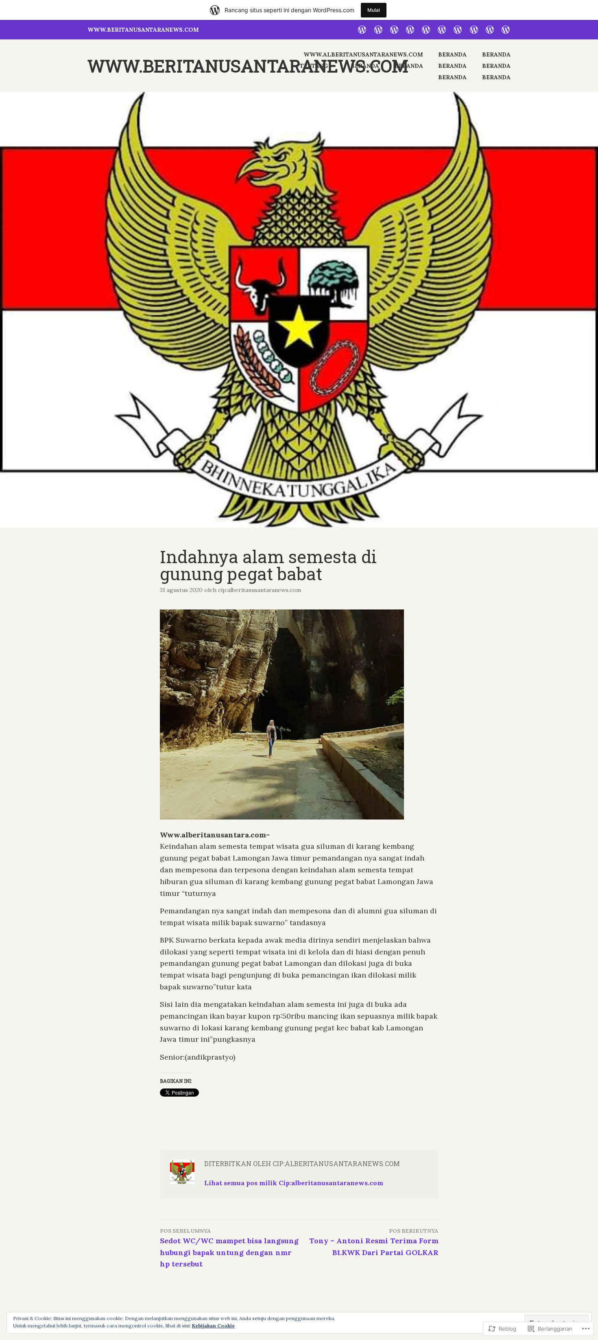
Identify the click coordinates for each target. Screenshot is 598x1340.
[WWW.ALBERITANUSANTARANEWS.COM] (362, 29)
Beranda (452, 54)
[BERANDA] (378, 29)
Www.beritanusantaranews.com (247, 65)
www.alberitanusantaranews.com (363, 54)
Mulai (373, 10)
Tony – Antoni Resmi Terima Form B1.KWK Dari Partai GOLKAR (374, 1242)
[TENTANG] (410, 29)
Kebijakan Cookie (213, 1326)
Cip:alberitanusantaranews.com (259, 590)
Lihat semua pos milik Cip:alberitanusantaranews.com (293, 1183)
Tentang (314, 65)
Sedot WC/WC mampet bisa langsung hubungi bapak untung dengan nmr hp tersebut (229, 1248)
